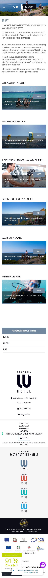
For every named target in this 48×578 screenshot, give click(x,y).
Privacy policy (24, 423)
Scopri (39, 97)
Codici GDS (24, 431)
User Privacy (24, 429)
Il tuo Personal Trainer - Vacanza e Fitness (23, 160)
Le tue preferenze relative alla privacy (25, 567)
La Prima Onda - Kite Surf (13, 82)
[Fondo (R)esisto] (24, 539)
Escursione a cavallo (12, 238)
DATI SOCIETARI (24, 444)
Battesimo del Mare (11, 276)
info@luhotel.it (25, 415)
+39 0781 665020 (25, 403)
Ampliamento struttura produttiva (24, 553)
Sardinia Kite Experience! (14, 121)
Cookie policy (24, 426)
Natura (6, 337)
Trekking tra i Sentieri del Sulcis (17, 199)
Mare (5, 349)
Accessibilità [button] (25, 561)
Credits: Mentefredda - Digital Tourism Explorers (24, 434)
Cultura (6, 343)
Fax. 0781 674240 (25, 409)
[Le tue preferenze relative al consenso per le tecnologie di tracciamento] (2, 433)
